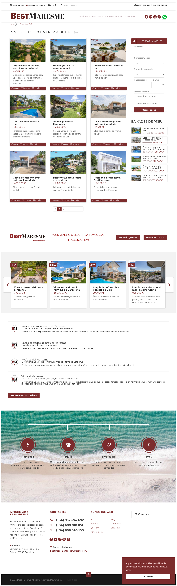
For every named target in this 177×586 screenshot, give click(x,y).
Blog (113, 519)
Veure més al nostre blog (24, 395)
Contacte (130, 16)
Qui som (96, 16)
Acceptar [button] (148, 576)
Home (12, 24)
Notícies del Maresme (34, 359)
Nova (13, 265)
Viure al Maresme (32, 376)
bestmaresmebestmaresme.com (28, 5)
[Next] (81, 209)
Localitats (82, 16)
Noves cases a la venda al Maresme (43, 326)
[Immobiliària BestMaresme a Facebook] (146, 17)
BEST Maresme (142, 514)
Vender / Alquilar (114, 16)
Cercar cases (149, 110)
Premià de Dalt (26, 24)
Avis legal (116, 523)
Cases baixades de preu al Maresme (43, 342)
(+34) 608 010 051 (155, 237)
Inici (92, 519)
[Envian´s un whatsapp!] (164, 17)
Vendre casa (97, 532)
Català (53, 5)
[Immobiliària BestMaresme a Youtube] (155, 17)
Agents (94, 523)
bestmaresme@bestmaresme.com (68, 551)
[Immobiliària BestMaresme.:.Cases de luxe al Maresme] (37, 16)
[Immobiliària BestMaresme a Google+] (159, 17)
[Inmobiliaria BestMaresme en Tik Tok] (151, 17)
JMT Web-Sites (70, 580)
